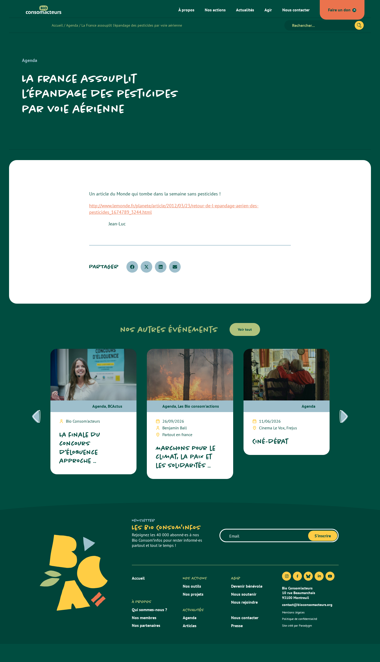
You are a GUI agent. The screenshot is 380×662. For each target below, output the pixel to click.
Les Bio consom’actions (198, 406)
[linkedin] (319, 576)
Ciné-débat (270, 441)
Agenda (72, 25)
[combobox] (321, 25)
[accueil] (41, 9)
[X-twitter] (308, 576)
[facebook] (297, 576)
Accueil (57, 25)
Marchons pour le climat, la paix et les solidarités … (186, 457)
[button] (132, 267)
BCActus (115, 406)
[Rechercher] (359, 25)
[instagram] (286, 576)
